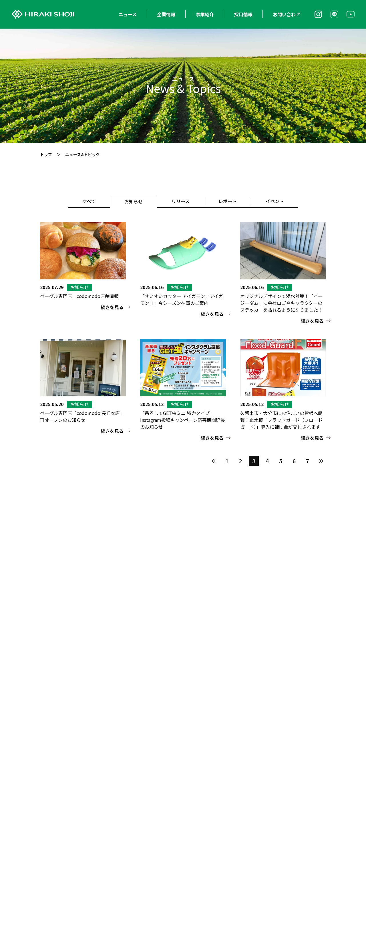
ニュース (128, 14)
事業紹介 (205, 14)
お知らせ (133, 201)
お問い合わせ (286, 14)
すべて (89, 201)
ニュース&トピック (82, 154)
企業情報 (166, 14)
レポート (227, 201)
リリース (181, 201)
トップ (46, 154)
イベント (275, 201)
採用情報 (243, 14)
